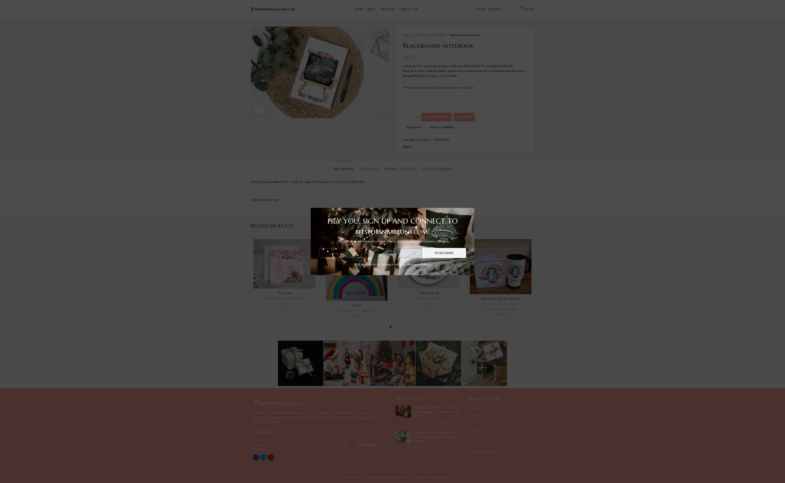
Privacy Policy (419, 264)
